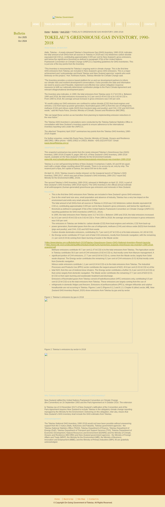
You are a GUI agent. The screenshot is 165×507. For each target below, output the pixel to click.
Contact (149, 24)
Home (36, 24)
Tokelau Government (57, 24)
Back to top (68, 499)
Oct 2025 (22, 37)
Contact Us (94, 499)
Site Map (81, 499)
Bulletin (55, 32)
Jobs (119, 24)
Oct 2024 (22, 41)
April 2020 (64, 32)
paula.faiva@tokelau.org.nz (56, 143)
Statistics (133, 24)
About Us (81, 24)
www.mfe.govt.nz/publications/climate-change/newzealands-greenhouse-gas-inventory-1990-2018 (87, 159)
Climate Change (101, 24)
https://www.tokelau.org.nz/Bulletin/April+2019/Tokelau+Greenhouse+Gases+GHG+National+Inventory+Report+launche (98, 242)
